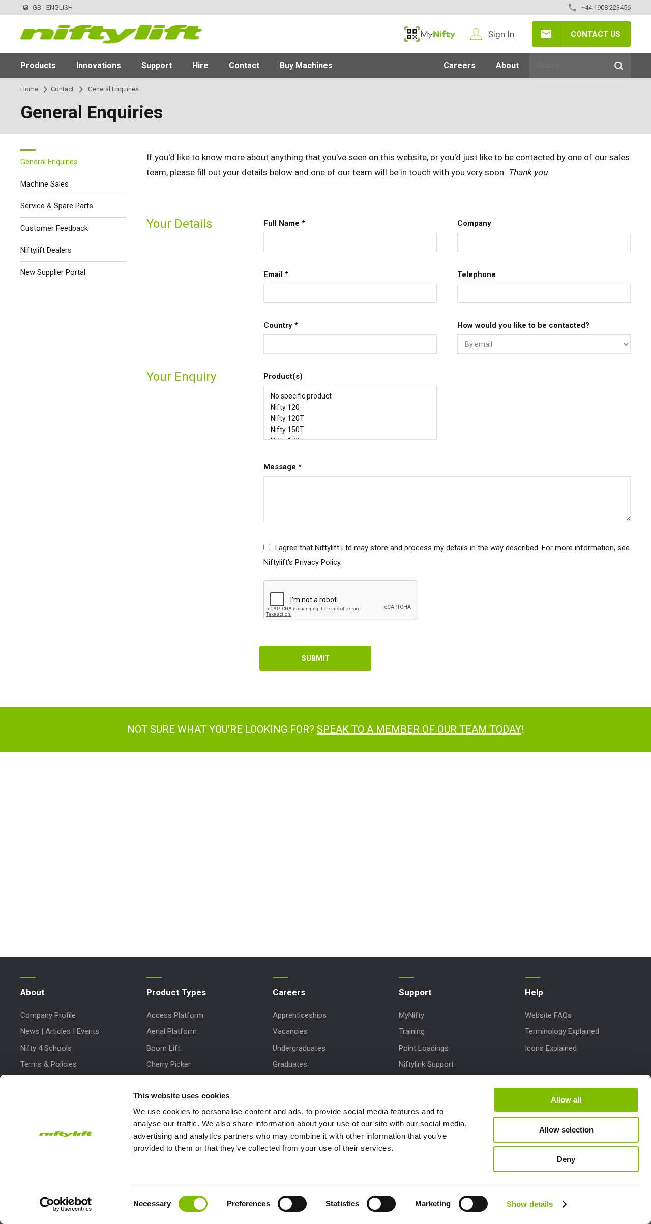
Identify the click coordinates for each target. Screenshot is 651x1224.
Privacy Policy (317, 562)
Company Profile (48, 1015)
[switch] (292, 1204)
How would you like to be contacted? (523, 325)
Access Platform (174, 1015)
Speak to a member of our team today (419, 729)
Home (29, 89)
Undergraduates (299, 1048)
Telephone (476, 274)
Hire (200, 65)
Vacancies (290, 1031)
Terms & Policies (48, 1064)
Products (38, 65)
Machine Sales (44, 183)
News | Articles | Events (59, 1031)
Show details (530, 1204)
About (507, 65)
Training (412, 1031)
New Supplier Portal (52, 272)
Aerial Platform (171, 1031)
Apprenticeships (300, 1015)
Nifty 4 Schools (46, 1048)
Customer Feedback (54, 227)
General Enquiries (49, 161)
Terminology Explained (562, 1031)
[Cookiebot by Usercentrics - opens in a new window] (65, 1204)
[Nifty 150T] (350, 429)
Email (275, 274)
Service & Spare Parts (56, 205)
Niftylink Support (426, 1064)
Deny (566, 1159)
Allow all (566, 1099)
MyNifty (429, 34)
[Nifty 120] (350, 407)
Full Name (284, 223)
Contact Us (595, 34)
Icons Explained (551, 1048)
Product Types (176, 992)
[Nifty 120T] (350, 418)
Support (156, 65)
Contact (244, 65)
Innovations (98, 65)
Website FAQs (548, 1015)
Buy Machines (306, 65)
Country (280, 325)
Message (282, 466)
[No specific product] (350, 396)
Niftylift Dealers (46, 250)
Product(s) (283, 376)
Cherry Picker (168, 1064)
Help (534, 992)
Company (474, 223)
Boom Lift (163, 1048)
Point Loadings (424, 1048)
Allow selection (566, 1129)
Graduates (290, 1064)
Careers (459, 65)
